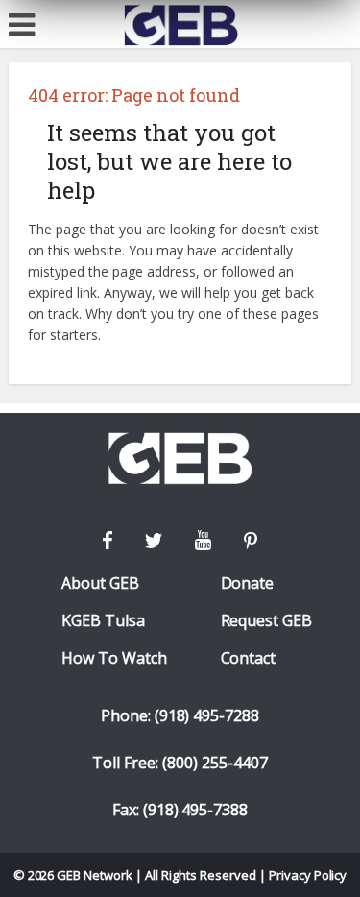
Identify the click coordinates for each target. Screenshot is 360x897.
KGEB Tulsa (103, 621)
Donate (248, 583)
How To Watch (114, 658)
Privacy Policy (308, 875)
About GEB (100, 583)
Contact (248, 658)
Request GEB (267, 621)
